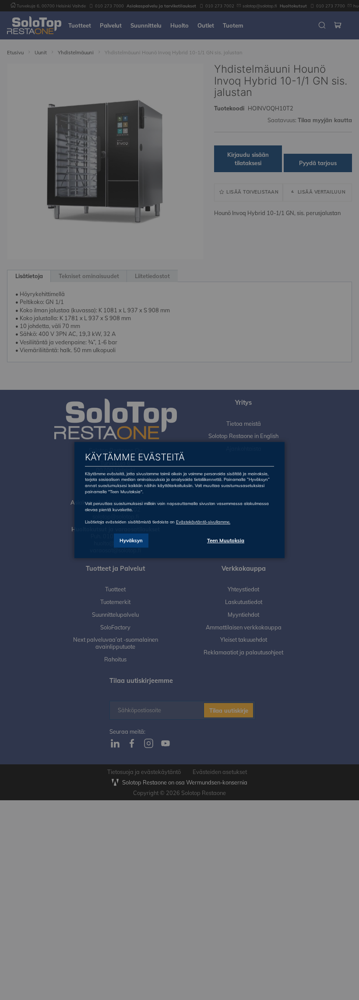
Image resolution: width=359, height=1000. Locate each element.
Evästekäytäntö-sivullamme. (203, 521)
